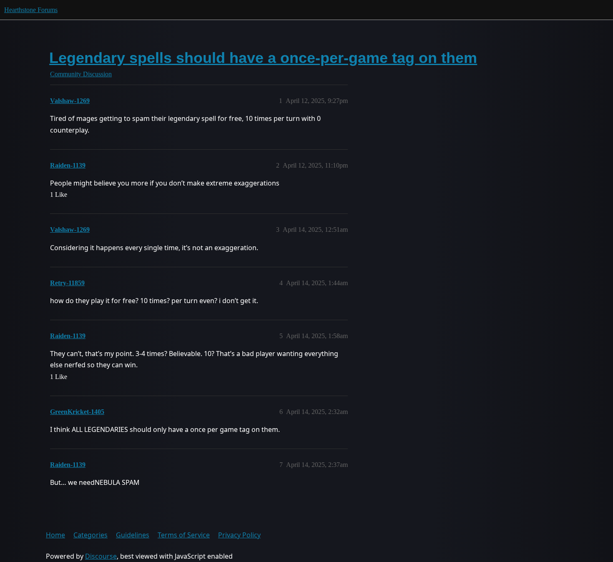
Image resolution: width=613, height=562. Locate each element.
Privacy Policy (239, 534)
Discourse (101, 556)
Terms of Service (184, 534)
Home (55, 534)
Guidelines (132, 534)
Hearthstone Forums (31, 9)
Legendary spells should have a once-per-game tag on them (263, 57)
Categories (90, 534)
